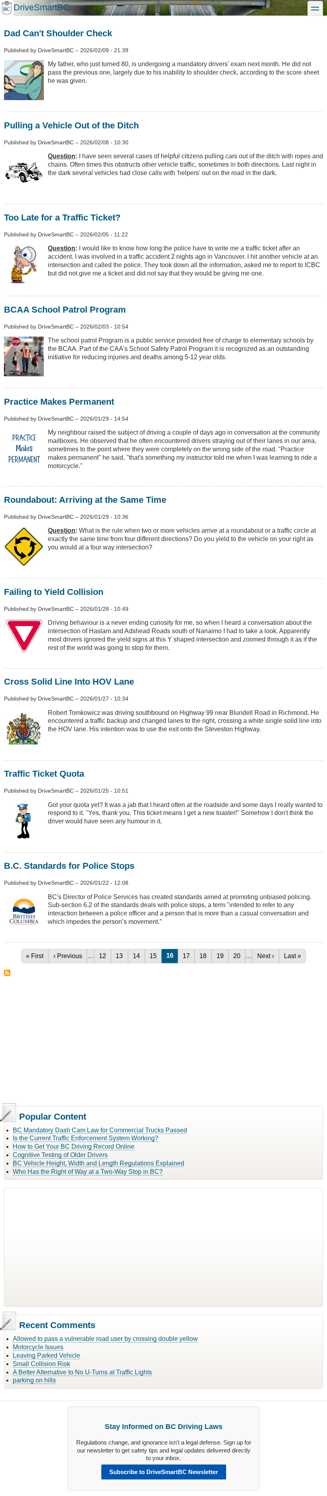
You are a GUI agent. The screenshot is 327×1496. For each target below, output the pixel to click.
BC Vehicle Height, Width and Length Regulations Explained (98, 1163)
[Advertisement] (163, 1040)
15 (155, 956)
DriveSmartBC (41, 7)
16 (171, 955)
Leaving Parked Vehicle (46, 1355)
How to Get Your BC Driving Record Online (73, 1146)
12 (104, 956)
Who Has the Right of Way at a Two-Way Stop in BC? (88, 1171)
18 (205, 956)
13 (121, 956)
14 (138, 956)
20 (239, 956)
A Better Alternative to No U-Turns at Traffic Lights (82, 1372)
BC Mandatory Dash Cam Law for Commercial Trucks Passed (100, 1130)
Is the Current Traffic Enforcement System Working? (85, 1138)
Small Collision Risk (41, 1363)
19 (222, 956)
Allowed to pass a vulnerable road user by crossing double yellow (105, 1338)
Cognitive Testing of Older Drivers (60, 1155)
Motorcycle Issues (38, 1347)
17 (188, 956)
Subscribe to (7, 973)
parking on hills (34, 1380)
